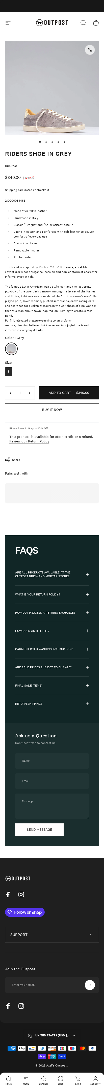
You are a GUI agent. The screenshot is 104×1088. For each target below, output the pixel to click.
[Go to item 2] (46, 142)
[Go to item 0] (40, 142)
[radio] (11, 349)
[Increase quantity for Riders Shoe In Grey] (29, 393)
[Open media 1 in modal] (90, 50)
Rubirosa (11, 166)
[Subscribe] (90, 985)
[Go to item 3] (52, 142)
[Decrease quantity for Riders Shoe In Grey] (10, 393)
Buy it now (52, 409)
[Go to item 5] (64, 142)
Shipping (11, 190)
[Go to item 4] (58, 142)
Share (16, 460)
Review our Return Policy (29, 441)
